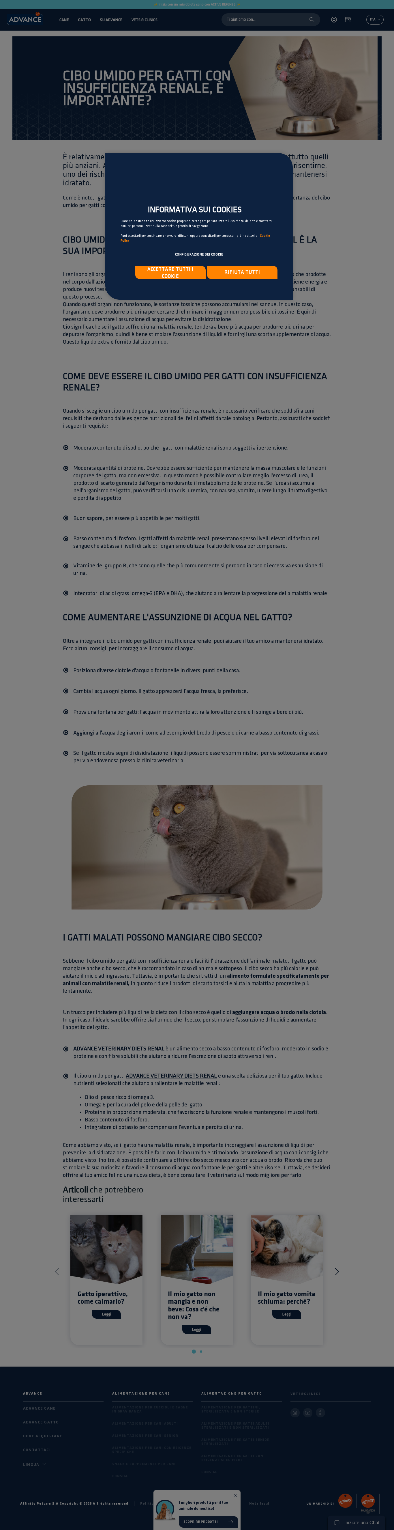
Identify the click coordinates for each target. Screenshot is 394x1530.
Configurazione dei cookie (199, 254)
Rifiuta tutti (242, 272)
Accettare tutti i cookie (170, 273)
